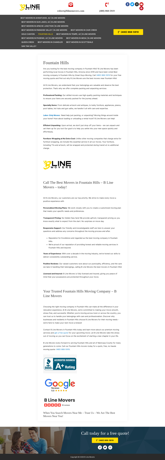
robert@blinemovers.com (70, 10)
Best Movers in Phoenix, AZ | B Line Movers (42, 38)
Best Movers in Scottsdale (79, 42)
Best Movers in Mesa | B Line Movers (83, 38)
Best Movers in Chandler (50, 42)
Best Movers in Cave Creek (84, 30)
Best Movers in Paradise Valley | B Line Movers (44, 30)
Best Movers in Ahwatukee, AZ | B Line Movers (43, 18)
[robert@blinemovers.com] (70, 4)
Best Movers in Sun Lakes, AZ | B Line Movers (43, 22)
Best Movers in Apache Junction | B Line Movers (44, 26)
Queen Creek (27, 42)
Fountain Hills (45, 34)
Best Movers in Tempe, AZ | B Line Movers (76, 34)
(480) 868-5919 (107, 10)
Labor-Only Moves (51, 115)
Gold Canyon (28, 34)
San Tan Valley (28, 46)
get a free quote (61, 333)
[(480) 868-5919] (107, 4)
